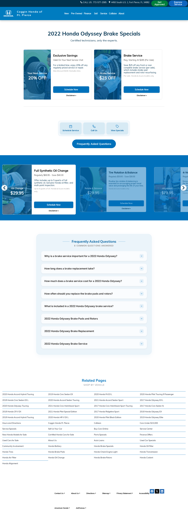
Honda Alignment (10, 463)
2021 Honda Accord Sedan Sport (108, 400)
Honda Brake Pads (56, 452)
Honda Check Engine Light (106, 452)
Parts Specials (100, 434)
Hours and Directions (11, 423)
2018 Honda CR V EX (11, 411)
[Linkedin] (162, 491)
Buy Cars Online (101, 429)
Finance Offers (146, 434)
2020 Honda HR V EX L (58, 417)
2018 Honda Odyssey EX (151, 411)
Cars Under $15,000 (149, 423)
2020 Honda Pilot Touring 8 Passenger (157, 394)
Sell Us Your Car (55, 429)
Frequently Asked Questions (94, 144)
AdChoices (80, 508)
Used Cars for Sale (10, 440)
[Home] (8, 13)
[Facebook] (152, 491)
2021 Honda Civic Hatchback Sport (63, 406)
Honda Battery (54, 446)
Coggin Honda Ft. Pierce (58, 423)
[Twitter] (157, 491)
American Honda (61, 508)
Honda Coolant (146, 457)
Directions (90, 493)
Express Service (178, 3)
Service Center (146, 429)
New (66, 13)
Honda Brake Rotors (103, 457)
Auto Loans (99, 440)
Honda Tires (7, 452)
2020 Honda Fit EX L (103, 394)
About (121, 13)
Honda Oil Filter (146, 446)
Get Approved (160, 3)
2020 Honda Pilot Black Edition (107, 417)
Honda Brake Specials (103, 446)
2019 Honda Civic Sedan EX (60, 394)
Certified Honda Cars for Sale (61, 434)
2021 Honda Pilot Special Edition (62, 411)
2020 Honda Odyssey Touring (15, 406)
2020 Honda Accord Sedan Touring (63, 400)
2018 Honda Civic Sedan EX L (15, 400)
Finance (87, 13)
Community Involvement (13, 446)
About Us (52, 440)
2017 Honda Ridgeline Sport (106, 411)
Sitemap (105, 493)
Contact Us (58, 493)
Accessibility (144, 493)
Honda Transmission (149, 452)
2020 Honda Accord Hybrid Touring (18, 394)
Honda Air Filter (9, 457)
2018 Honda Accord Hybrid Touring (18, 417)
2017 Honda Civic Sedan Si (152, 406)
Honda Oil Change (56, 457)
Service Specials (9, 429)
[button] (71, 128)
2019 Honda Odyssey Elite (151, 417)
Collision (113, 13)
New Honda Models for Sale (14, 434)
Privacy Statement (124, 493)
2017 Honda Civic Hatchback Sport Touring (113, 406)
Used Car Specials (148, 440)
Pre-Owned (76, 13)
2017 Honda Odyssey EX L (151, 400)
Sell (96, 13)
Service (103, 13)
